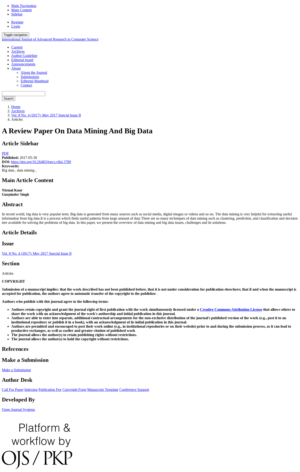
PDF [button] (5, 153)
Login (15, 26)
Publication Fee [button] (49, 390)
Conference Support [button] (134, 390)
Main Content (21, 10)
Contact (26, 85)
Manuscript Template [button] (102, 390)
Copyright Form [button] (74, 390)
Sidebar (16, 14)
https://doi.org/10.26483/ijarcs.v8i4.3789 (41, 162)
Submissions (30, 77)
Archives (18, 51)
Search (8, 98)
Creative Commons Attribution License (231, 309)
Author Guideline (24, 56)
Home (15, 107)
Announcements (23, 64)
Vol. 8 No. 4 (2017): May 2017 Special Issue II (46, 115)
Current (16, 47)
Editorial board (22, 60)
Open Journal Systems (18, 410)
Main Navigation (23, 6)
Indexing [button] (31, 390)
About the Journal (34, 73)
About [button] (16, 68)
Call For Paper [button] (12, 390)
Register (17, 22)
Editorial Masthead (35, 81)
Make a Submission (16, 370)
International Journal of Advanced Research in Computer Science (50, 39)
